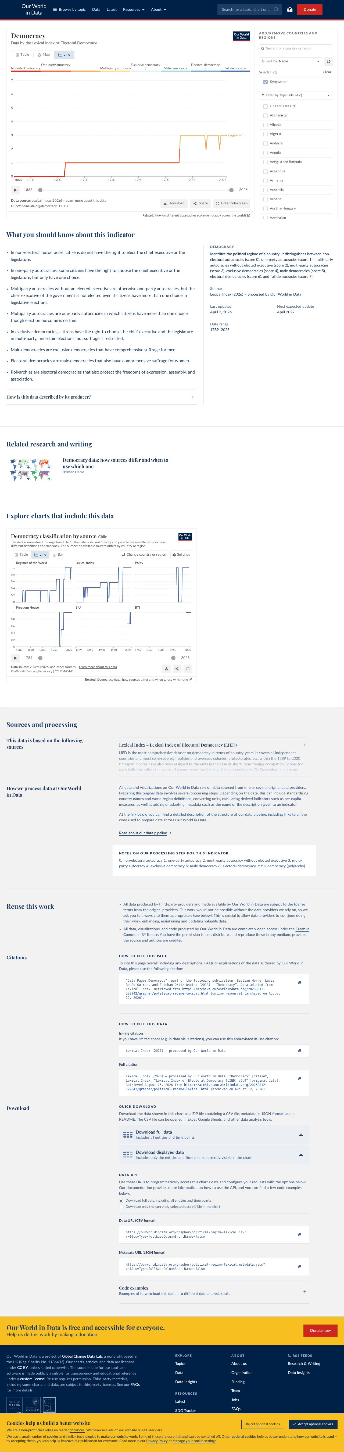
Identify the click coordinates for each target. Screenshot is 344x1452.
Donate (310, 10)
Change (146, 554)
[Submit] (275, 10)
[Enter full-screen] (188, 669)
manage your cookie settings (194, 1441)
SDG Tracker (185, 1411)
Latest (112, 10)
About (156, 10)
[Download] (166, 669)
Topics (180, 1364)
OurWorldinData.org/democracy (34, 206)
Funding (238, 1382)
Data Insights (186, 1382)
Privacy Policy (157, 1441)
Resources (131, 10)
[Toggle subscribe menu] (289, 9)
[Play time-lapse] (15, 190)
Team (235, 1391)
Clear (327, 72)
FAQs (135, 1385)
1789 (28, 658)
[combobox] (249, 9)
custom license (32, 1379)
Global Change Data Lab (82, 1356)
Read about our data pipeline (143, 833)
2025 (243, 190)
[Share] (177, 669)
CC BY (63, 206)
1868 (28, 190)
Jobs (235, 1400)
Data (96, 10)
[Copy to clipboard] (294, 983)
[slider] (40, 190)
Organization (242, 1373)
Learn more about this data (86, 201)
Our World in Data (34, 10)
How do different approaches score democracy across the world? (200, 215)
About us (239, 1364)
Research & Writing (304, 1364)
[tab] (22, 55)
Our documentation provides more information (158, 1188)
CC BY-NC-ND (64, 671)
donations (77, 1430)
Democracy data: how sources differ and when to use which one (142, 679)
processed (256, 294)
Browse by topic (72, 10)
